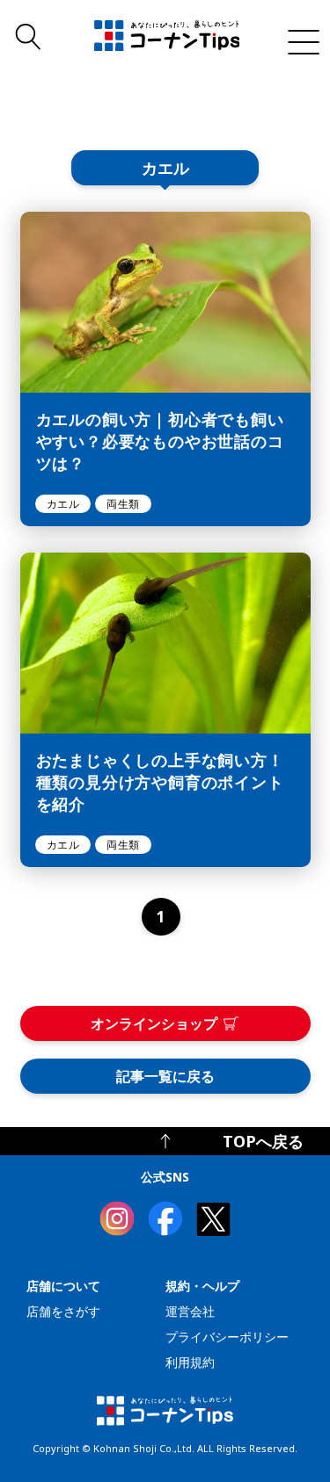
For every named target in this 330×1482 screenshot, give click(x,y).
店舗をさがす (63, 1311)
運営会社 (190, 1311)
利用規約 (190, 1362)
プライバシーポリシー (227, 1336)
